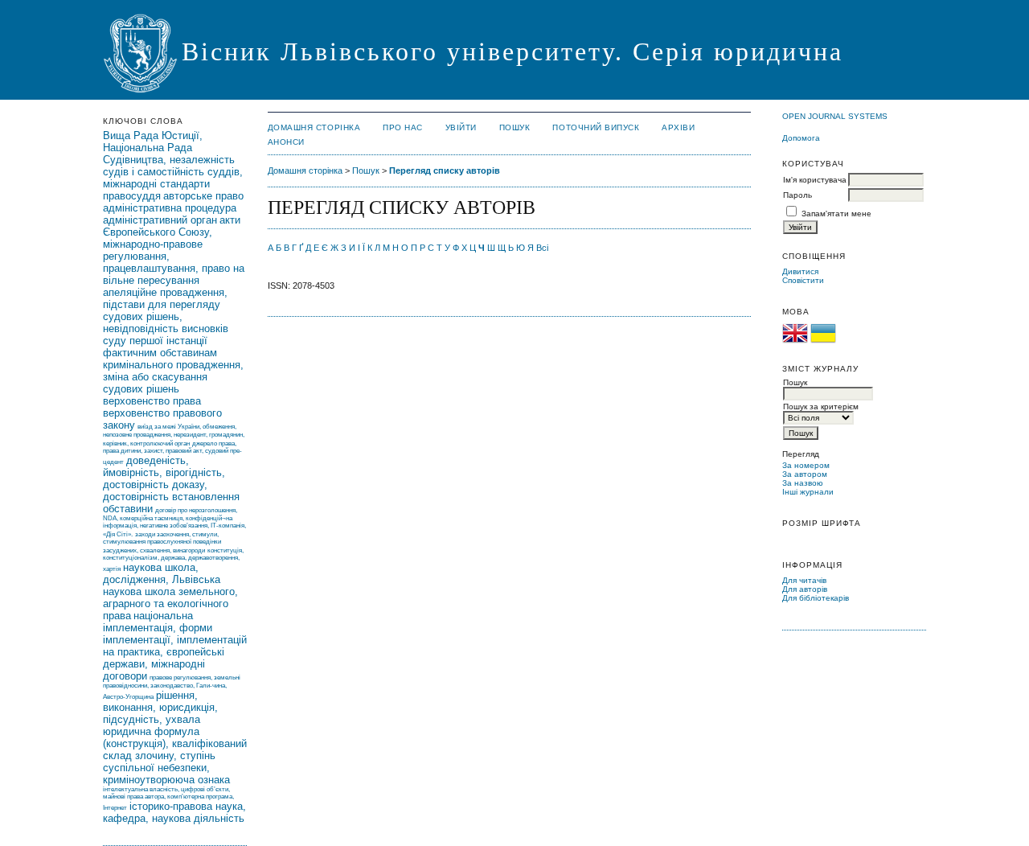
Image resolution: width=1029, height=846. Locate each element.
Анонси (286, 142)
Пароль (797, 195)
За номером (806, 465)
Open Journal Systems (835, 116)
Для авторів (804, 589)
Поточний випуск (595, 127)
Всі (542, 248)
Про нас (403, 127)
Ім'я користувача (815, 179)
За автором (804, 474)
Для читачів (804, 580)
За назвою (802, 482)
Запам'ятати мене (836, 213)
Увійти (461, 127)
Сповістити (803, 280)
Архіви (678, 127)
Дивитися (800, 271)
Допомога (801, 137)
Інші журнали (808, 491)
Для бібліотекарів (815, 597)
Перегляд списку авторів (444, 170)
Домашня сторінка (314, 127)
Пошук (515, 127)
